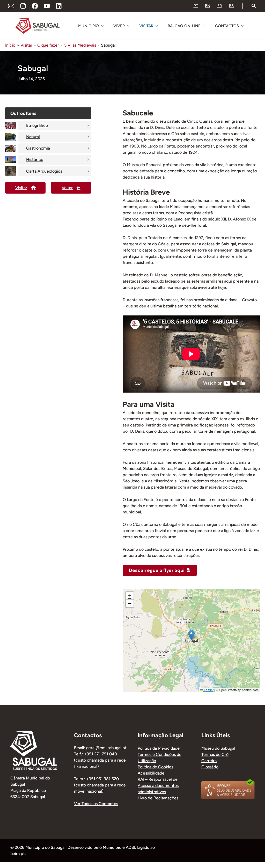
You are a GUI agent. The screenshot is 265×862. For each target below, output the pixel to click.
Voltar (67, 187)
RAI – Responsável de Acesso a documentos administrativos (158, 785)
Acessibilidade (151, 773)
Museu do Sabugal (218, 748)
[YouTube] (47, 6)
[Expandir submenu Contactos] (242, 26)
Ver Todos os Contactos (96, 803)
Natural (33, 136)
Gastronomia (38, 148)
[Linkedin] (59, 6)
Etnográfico (37, 125)
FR (219, 5)
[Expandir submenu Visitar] (156, 26)
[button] (254, 6)
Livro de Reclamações (158, 797)
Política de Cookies (155, 766)
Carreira (209, 760)
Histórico (34, 159)
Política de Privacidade (159, 748)
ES (231, 5)
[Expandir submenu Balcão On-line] (204, 26)
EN (207, 5)
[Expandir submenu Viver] (128, 26)
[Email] (11, 6)
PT (196, 5)
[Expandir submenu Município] (102, 26)
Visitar (21, 187)
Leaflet (208, 690)
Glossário (209, 766)
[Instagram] (23, 6)
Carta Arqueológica (44, 171)
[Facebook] (35, 6)
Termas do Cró (215, 754)
